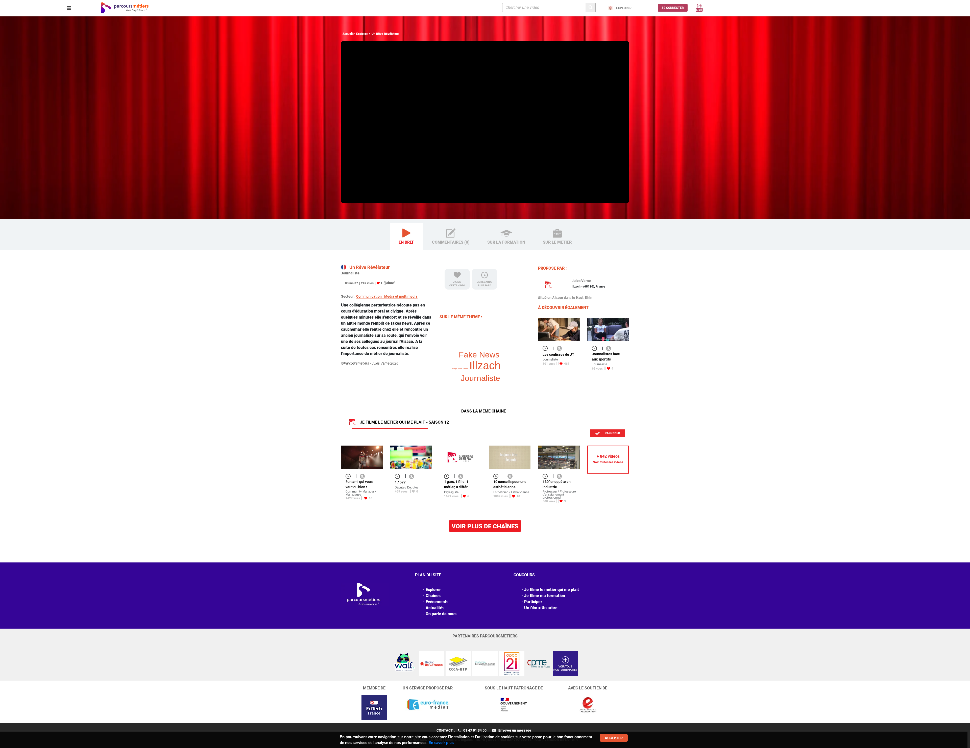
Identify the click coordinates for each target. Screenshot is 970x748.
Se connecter (673, 8)
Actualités (435, 607)
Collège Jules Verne (459, 369)
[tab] (406, 236)
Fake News (479, 354)
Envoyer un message (514, 730)
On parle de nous (441, 613)
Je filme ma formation (544, 595)
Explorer (362, 34)
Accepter (614, 738)
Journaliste (480, 378)
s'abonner (612, 433)
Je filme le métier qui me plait (551, 589)
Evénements (437, 601)
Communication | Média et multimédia (387, 296)
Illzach (485, 365)
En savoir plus (441, 742)
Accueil (348, 34)
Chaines (433, 595)
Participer (533, 601)
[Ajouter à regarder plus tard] (547, 348)
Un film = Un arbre (540, 607)
